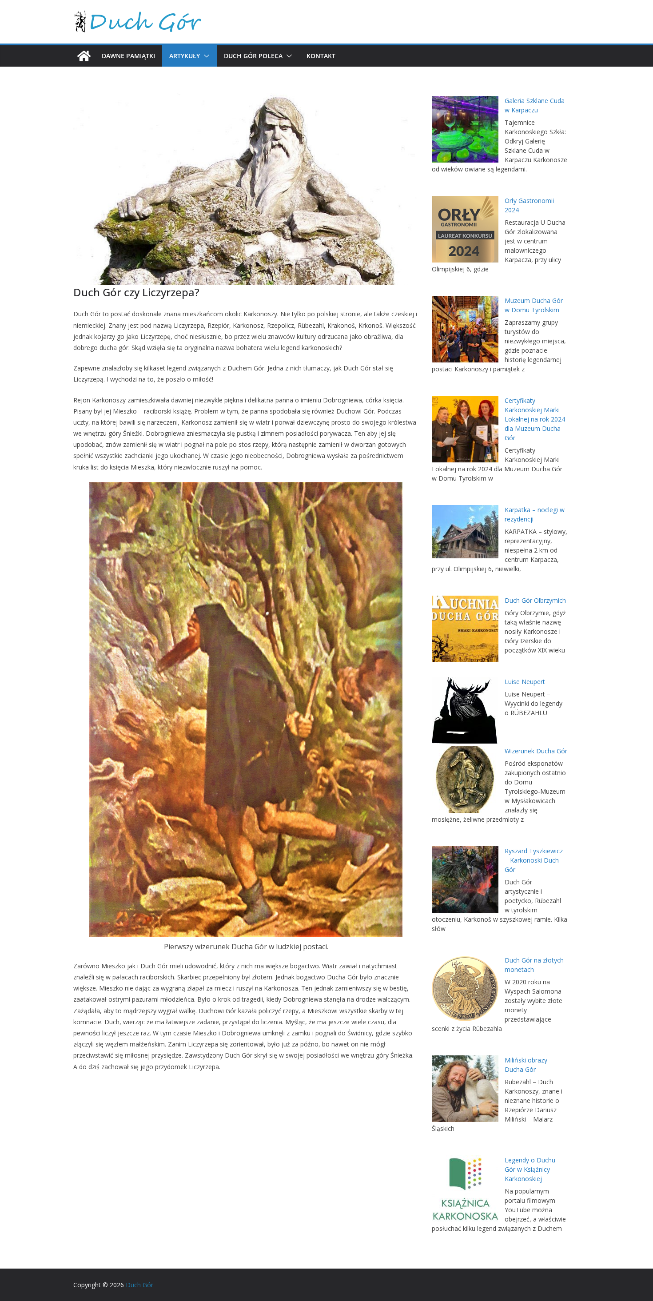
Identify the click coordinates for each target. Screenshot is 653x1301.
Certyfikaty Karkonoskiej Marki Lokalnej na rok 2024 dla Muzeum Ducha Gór (535, 419)
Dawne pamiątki (128, 56)
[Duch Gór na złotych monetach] (465, 988)
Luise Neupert (525, 681)
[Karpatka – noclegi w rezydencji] (465, 531)
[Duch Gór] (84, 56)
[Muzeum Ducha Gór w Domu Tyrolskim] (465, 329)
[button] (205, 56)
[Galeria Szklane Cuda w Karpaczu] (465, 129)
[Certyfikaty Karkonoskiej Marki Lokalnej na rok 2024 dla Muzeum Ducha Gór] (465, 429)
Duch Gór (139, 1285)
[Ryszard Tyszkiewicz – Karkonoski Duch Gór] (465, 879)
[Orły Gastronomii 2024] (465, 229)
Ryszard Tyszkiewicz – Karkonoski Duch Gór (534, 860)
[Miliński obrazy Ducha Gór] (465, 1088)
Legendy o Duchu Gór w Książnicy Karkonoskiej (530, 1169)
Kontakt (321, 56)
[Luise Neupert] (465, 710)
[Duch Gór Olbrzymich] (465, 629)
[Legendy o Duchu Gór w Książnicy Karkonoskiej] (465, 1188)
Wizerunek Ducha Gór (536, 751)
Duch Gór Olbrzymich (535, 600)
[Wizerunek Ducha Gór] (465, 779)
